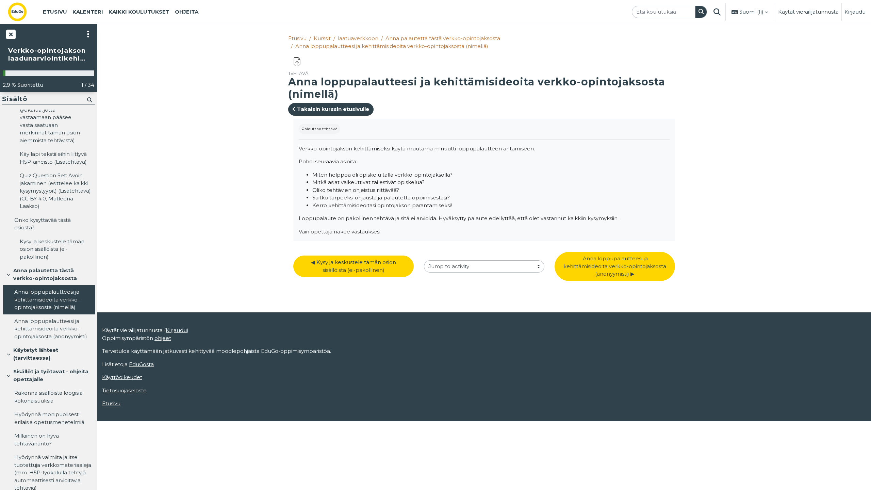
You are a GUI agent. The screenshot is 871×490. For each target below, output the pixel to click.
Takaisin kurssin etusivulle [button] (332, 109)
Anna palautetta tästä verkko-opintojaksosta (442, 38)
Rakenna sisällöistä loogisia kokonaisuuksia (48, 397)
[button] (717, 12)
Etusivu (297, 38)
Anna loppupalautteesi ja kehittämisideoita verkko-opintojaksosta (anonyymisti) (50, 329)
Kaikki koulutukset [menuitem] (139, 12)
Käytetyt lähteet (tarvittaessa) (35, 354)
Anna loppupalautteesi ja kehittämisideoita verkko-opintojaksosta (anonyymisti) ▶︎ (615, 266)
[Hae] (701, 12)
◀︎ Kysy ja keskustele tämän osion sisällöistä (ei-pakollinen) (354, 266)
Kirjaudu (855, 12)
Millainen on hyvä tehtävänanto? (36, 439)
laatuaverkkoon (358, 38)
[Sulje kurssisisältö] (10, 34)
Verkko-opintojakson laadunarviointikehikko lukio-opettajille (48, 54)
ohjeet (162, 338)
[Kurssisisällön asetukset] (88, 34)
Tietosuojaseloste (124, 390)
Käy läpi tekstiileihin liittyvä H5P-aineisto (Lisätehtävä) (53, 158)
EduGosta (141, 364)
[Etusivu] (22, 12)
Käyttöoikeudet (122, 377)
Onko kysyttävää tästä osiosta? (42, 224)
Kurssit (322, 38)
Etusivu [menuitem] (55, 12)
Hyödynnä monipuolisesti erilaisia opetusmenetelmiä (49, 418)
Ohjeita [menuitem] (186, 12)
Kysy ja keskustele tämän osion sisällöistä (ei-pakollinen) (52, 249)
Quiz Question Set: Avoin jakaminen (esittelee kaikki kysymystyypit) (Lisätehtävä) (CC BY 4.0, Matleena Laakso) (55, 190)
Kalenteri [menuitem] (87, 12)
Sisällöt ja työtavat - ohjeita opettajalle (50, 375)
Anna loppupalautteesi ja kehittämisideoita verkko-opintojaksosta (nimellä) (391, 46)
